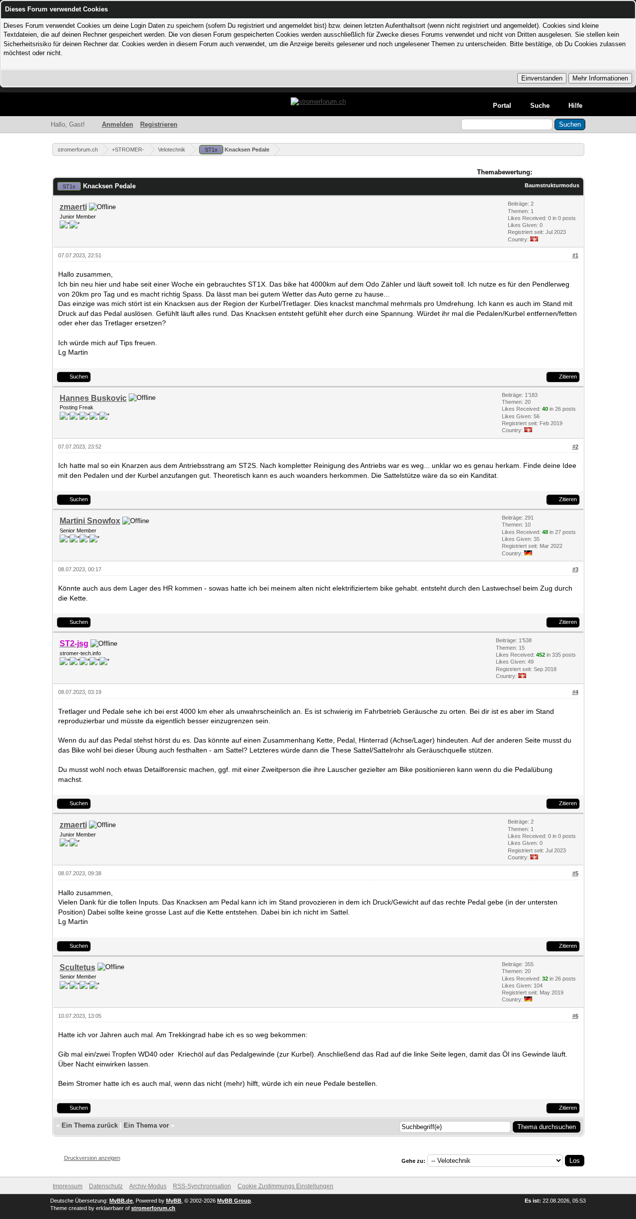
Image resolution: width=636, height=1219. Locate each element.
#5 (575, 873)
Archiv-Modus (147, 1186)
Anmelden (117, 124)
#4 (575, 692)
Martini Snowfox (90, 521)
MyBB (173, 1201)
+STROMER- (128, 149)
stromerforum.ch (78, 149)
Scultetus (77, 967)
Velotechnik (171, 149)
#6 (575, 1016)
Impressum (67, 1186)
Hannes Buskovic (93, 398)
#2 (575, 447)
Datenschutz (106, 1186)
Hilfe (575, 105)
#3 (575, 569)
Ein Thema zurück (90, 1125)
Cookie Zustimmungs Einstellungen (285, 1186)
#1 (575, 255)
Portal (502, 105)
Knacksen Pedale (237, 149)
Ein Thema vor (146, 1125)
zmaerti (73, 207)
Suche (540, 105)
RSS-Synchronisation (202, 1186)
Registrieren (158, 124)
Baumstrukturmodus (552, 185)
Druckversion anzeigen (92, 1158)
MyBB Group (234, 1201)
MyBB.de (121, 1201)
